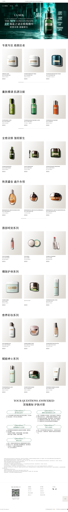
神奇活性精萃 (30, 493)
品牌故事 (29, 488)
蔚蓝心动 (29, 495)
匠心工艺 (29, 490)
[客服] (65, 499)
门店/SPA (3, 1)
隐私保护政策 (42, 495)
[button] (11, 6)
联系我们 (41, 488)
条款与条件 (42, 493)
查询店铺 (41, 490)
